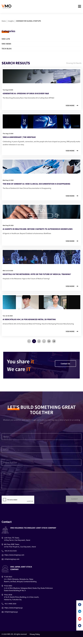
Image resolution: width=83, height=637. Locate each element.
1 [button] (34, 341)
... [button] (44, 341)
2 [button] (39, 341)
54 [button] (49, 341)
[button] (29, 341)
